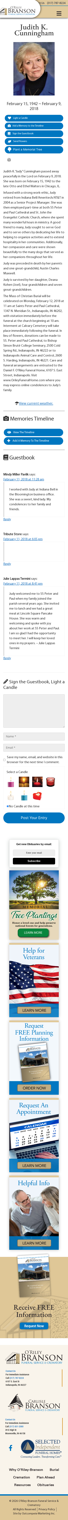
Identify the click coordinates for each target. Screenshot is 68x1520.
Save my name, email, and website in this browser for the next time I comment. (35, 760)
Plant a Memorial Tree (27, 149)
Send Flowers (20, 141)
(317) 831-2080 (16, 1426)
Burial (54, 1470)
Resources (22, 1485)
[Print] (9, 160)
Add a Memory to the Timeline (28, 126)
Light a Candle (20, 118)
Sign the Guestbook (23, 133)
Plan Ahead (46, 1477)
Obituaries (45, 1485)
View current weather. (36, 403)
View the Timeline (23, 432)
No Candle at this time (24, 806)
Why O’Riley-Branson (26, 1470)
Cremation (21, 1477)
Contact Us (11, 1371)
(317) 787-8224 (17, 1378)
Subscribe (34, 861)
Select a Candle (17, 772)
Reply (7, 519)
